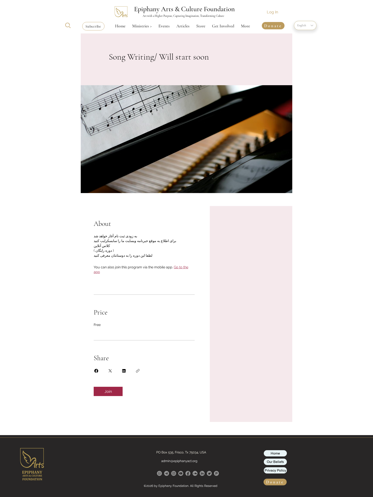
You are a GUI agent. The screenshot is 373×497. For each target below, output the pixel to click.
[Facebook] (187, 473)
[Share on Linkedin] (123, 370)
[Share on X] (110, 370)
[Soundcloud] (195, 473)
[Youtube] (180, 473)
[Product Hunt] (216, 473)
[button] (93, 26)
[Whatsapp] (159, 473)
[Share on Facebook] (96, 370)
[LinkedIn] (202, 473)
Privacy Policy (275, 470)
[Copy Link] (137, 370)
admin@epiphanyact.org (179, 461)
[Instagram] (173, 473)
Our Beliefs (275, 462)
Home (275, 453)
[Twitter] (209, 473)
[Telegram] (166, 473)
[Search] (68, 25)
